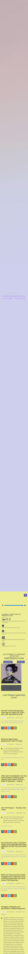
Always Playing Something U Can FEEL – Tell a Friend (14, 297)
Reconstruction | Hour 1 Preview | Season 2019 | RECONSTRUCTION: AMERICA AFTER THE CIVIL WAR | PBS (14, 845)
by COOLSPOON (10, 717)
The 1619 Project (8, 826)
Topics (3, 717)
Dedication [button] (20, 662)
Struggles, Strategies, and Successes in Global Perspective (13, 907)
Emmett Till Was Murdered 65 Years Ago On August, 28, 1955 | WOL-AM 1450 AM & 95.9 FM (12, 712)
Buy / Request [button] (8, 662)
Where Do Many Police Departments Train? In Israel (11, 740)
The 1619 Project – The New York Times (13, 809)
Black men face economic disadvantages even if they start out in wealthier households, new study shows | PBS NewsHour (13, 877)
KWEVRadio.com (14, 293)
